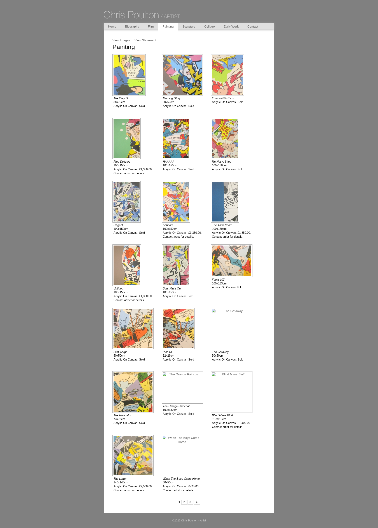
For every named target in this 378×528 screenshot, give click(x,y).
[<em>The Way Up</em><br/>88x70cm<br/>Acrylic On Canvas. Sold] (131, 75)
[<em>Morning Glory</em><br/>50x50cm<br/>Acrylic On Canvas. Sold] (185, 75)
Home (112, 26)
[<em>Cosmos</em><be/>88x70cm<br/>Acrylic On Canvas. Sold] (230, 75)
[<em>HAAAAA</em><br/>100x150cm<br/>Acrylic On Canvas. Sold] (178, 138)
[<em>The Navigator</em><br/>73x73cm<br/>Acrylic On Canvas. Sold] (135, 392)
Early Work (231, 26)
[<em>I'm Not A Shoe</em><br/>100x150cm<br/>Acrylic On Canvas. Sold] (227, 138)
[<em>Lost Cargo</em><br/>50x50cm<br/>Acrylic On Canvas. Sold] (135, 328)
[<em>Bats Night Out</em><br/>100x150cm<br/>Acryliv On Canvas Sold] (178, 265)
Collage (209, 26)
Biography (132, 26)
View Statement (145, 40)
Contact (252, 26)
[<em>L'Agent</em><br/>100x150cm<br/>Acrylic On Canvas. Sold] (129, 202)
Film (151, 26)
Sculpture (189, 26)
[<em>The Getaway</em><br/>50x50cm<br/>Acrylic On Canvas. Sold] (234, 328)
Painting (168, 26)
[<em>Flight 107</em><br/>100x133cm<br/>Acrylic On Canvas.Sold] (234, 260)
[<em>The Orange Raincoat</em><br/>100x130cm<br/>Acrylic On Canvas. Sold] (185, 387)
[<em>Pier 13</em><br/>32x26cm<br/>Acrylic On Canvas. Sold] (181, 328)
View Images (121, 40)
